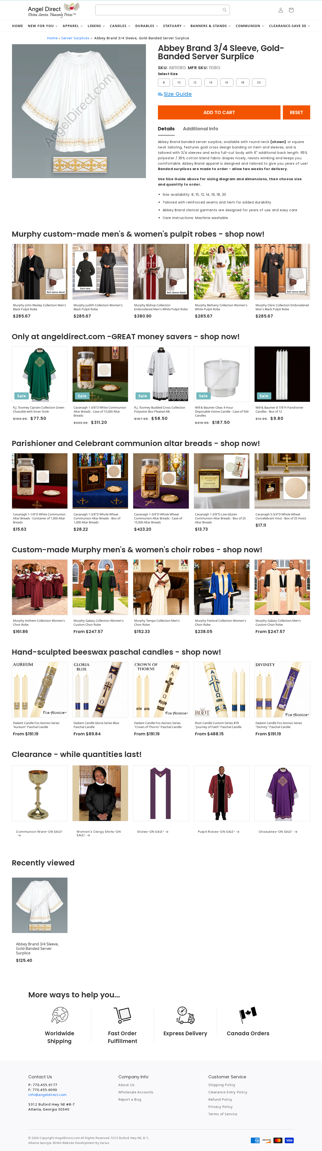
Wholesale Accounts (135, 1092)
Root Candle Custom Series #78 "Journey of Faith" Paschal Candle (218, 725)
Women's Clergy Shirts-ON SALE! (99, 833)
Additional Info (200, 128)
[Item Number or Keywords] (224, 10)
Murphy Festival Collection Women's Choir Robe (220, 623)
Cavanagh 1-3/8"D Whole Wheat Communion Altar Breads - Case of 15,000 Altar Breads (158, 518)
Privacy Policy (220, 1106)
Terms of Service (222, 1113)
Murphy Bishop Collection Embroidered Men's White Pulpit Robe (161, 307)
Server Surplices (75, 38)
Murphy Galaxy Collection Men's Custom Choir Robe (278, 623)
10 (179, 82)
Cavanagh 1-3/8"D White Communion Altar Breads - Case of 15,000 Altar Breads (100, 412)
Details (166, 128)
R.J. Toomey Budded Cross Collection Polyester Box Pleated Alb (159, 410)
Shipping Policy (221, 1084)
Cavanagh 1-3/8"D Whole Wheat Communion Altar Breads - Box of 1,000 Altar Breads (97, 518)
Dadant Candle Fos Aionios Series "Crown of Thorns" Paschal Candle (158, 725)
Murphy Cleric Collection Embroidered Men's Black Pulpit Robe (282, 307)
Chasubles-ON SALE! (276, 832)
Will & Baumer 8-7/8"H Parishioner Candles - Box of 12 (279, 410)
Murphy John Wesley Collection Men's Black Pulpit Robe (39, 307)
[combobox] (162, 10)
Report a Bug (129, 1099)
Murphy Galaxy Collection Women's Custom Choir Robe (99, 623)
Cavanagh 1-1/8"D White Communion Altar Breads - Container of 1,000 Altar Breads (39, 518)
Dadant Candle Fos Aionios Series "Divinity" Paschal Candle (279, 725)
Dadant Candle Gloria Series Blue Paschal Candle (96, 725)
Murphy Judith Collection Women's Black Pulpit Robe (98, 307)
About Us (126, 1084)
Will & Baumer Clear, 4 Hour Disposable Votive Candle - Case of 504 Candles (221, 412)
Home (52, 38)
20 (259, 82)
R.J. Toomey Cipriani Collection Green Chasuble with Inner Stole (38, 410)
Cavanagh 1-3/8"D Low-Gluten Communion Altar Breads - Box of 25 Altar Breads (220, 518)
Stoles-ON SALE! (150, 832)
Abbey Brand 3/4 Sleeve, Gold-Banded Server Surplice (37, 949)
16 (226, 82)
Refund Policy (220, 1099)
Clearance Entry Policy (227, 1092)
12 (195, 82)
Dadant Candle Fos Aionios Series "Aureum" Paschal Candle (36, 725)
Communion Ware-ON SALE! (39, 832)
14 (211, 82)
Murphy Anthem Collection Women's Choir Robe (39, 623)
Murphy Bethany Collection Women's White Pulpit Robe (221, 307)
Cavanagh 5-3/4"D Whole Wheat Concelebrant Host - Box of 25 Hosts (281, 516)
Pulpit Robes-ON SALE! (216, 832)
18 (242, 82)
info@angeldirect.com (47, 1094)
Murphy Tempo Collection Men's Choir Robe (157, 623)
